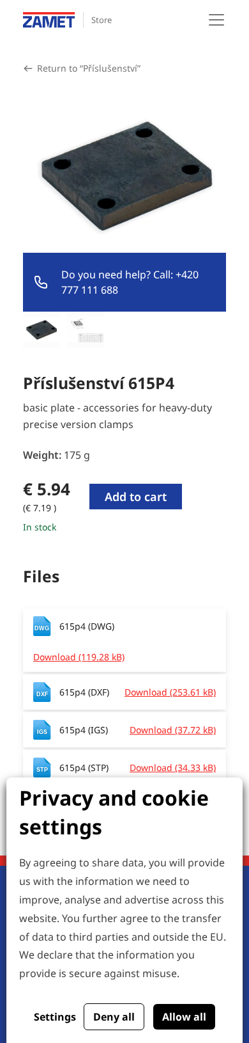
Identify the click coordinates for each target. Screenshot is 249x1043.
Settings (55, 1017)
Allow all (184, 1017)
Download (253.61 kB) (170, 692)
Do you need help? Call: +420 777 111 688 (130, 282)
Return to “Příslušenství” (88, 68)
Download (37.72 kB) (173, 730)
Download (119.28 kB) (78, 657)
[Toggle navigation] (216, 19)
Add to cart (136, 496)
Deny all (114, 1017)
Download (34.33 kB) (173, 767)
